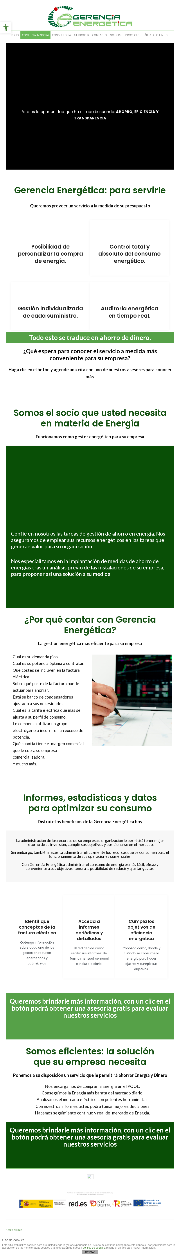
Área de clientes (156, 35)
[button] (5, 27)
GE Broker (81, 35)
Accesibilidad (14, 1230)
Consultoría (61, 35)
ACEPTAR (90, 1252)
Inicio (15, 35)
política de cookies (94, 1247)
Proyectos (133, 35)
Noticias (116, 35)
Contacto (99, 35)
